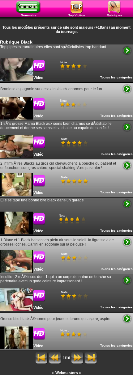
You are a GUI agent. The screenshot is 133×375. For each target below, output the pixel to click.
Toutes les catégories (116, 77)
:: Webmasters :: (66, 373)
